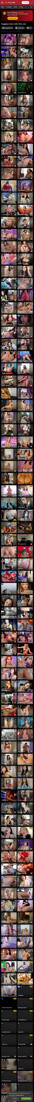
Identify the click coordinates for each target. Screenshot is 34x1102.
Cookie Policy (20, 1095)
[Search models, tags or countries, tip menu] (31, 7)
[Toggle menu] (2, 2)
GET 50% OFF (13, 18)
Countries (21, 28)
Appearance (8, 28)
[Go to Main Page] (10, 2)
